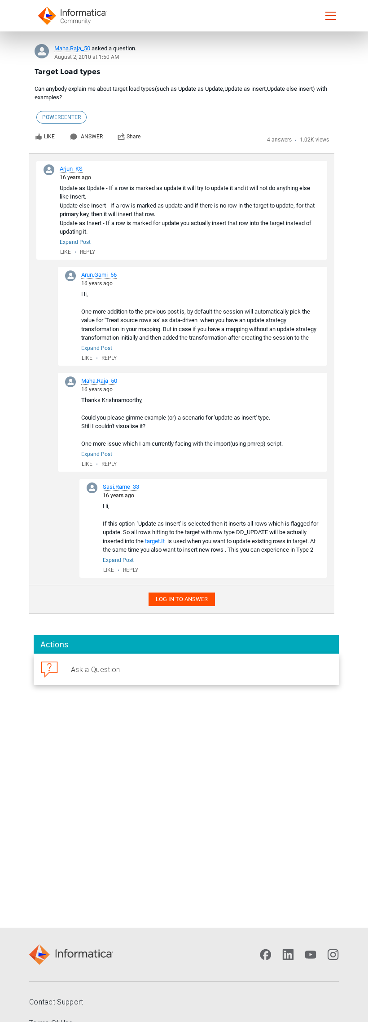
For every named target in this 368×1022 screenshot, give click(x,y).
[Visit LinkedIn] (288, 954)
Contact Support (56, 1002)
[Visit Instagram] (333, 954)
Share (133, 136)
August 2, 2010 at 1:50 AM (86, 57)
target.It (155, 541)
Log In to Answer (182, 599)
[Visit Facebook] (266, 954)
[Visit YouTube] (310, 954)
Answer (92, 136)
